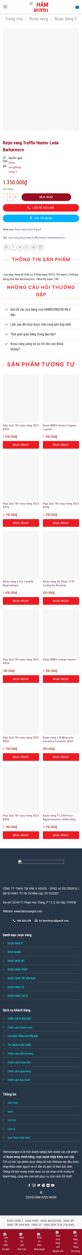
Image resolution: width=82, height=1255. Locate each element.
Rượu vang (38, 19)
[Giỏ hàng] (77, 6)
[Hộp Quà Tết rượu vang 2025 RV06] (21, 789)
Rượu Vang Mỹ (16, 960)
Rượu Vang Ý (65, 19)
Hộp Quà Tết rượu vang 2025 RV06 (21, 817)
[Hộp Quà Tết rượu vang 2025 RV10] (21, 477)
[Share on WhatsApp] (6, 247)
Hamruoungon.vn (13, 1152)
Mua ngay (46, 197)
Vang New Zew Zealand (59, 1224)
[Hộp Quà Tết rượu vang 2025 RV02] (21, 711)
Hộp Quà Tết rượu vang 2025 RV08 (61, 505)
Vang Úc (36, 1224)
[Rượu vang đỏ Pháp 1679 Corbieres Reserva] (61, 554)
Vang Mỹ (68, 1220)
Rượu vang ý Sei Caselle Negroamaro (18, 583)
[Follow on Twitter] (38, 1185)
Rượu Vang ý (15, 943)
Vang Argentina (51, 1220)
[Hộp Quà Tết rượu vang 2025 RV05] (21, 398)
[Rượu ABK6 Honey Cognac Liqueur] (61, 398)
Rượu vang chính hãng (20, 1157)
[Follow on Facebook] (29, 1185)
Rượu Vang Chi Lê (18, 995)
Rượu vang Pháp (17, 969)
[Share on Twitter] (20, 247)
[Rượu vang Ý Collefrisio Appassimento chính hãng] (61, 789)
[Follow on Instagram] (33, 1185)
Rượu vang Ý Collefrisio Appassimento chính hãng (59, 817)
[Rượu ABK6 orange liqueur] (61, 633)
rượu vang (13, 237)
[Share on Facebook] (13, 247)
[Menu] (5, 6)
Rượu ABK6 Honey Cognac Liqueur (59, 427)
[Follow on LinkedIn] (48, 1185)
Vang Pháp (32, 1220)
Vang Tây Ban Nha (18, 1224)
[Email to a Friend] (27, 247)
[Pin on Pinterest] (34, 247)
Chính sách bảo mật (19, 1018)
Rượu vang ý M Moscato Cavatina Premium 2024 (58, 739)
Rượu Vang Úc (16, 987)
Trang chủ (14, 19)
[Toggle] (6, 310)
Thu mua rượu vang (19, 1045)
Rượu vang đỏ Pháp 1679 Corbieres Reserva (58, 583)
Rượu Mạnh (14, 952)
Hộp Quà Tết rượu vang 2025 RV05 (21, 427)
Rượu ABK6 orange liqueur (59, 659)
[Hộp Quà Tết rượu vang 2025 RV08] (61, 477)
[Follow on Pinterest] (43, 1185)
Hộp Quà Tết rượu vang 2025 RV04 (21, 661)
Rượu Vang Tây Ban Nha (22, 978)
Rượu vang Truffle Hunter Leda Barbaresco (42, 237)
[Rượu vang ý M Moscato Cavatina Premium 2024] (61, 711)
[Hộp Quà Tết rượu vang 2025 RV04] (21, 633)
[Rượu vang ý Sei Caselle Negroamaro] (21, 554)
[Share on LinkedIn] (41, 247)
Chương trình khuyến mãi (23, 1036)
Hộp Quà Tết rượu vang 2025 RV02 (21, 739)
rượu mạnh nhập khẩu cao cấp (55, 1157)
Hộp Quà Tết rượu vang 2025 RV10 (21, 505)
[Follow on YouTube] (52, 1185)
